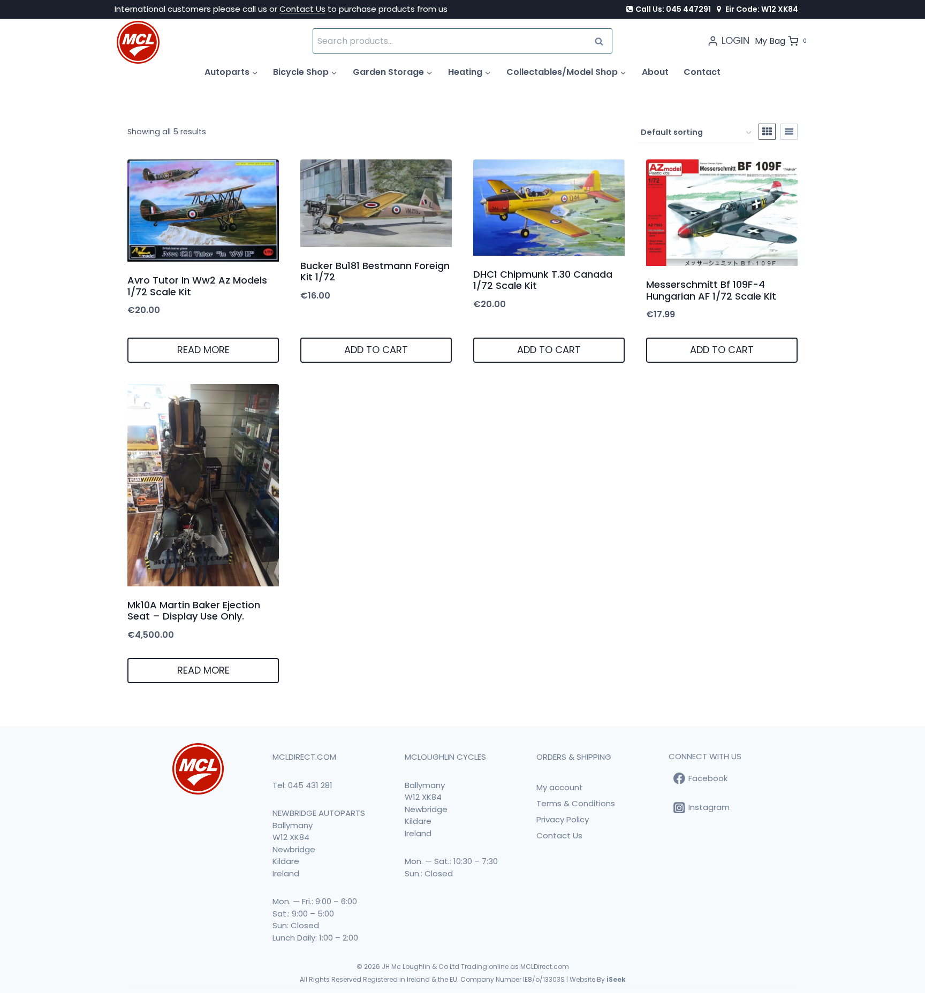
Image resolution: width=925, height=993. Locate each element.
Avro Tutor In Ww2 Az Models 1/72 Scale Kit (197, 286)
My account (559, 787)
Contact (702, 72)
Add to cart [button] (376, 349)
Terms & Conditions (575, 803)
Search (602, 41)
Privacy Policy (562, 819)
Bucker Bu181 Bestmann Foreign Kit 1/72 (375, 271)
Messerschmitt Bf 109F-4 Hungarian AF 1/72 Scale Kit (711, 290)
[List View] (789, 132)
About (655, 72)
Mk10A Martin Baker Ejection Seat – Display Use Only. (193, 610)
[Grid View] (767, 132)
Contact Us (302, 8)
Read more (203, 349)
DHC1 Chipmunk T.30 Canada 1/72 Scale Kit (542, 280)
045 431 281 (310, 785)
